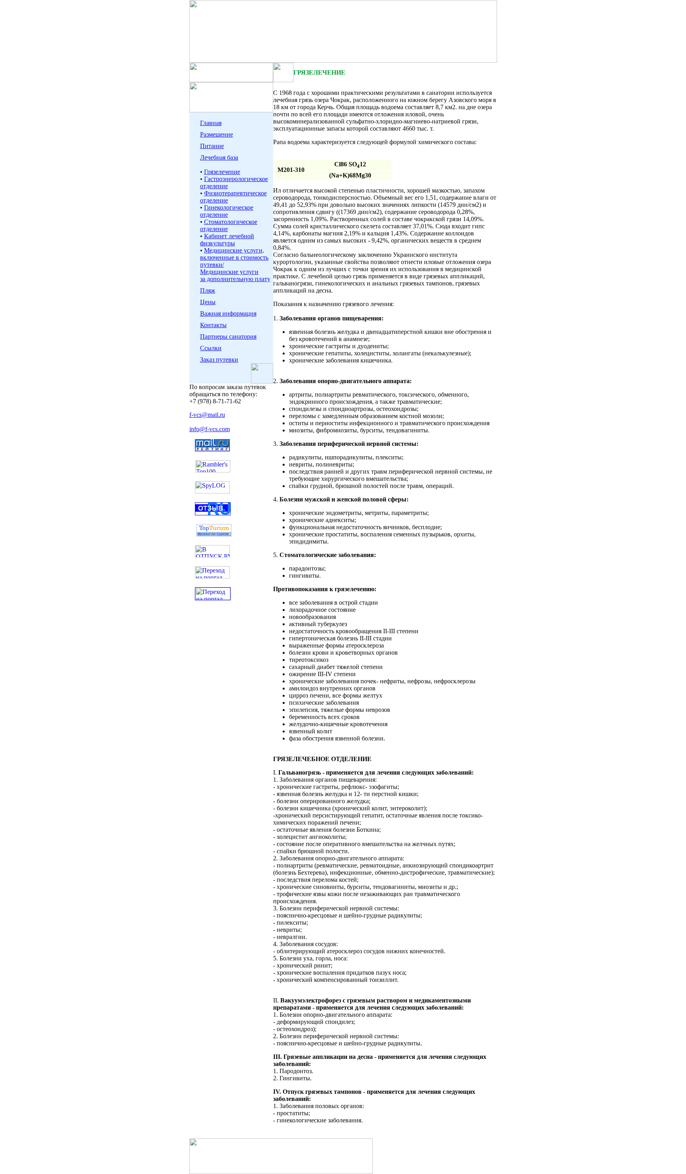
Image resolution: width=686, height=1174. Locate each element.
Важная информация (228, 313)
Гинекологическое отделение (226, 211)
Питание (212, 146)
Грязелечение (222, 171)
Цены (208, 302)
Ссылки (211, 348)
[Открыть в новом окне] (212, 555)
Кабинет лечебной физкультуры (227, 240)
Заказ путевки (219, 359)
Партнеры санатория (228, 336)
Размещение (216, 134)
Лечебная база (219, 157)
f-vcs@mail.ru (207, 414)
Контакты (213, 325)
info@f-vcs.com (209, 429)
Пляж (207, 290)
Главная (211, 123)
